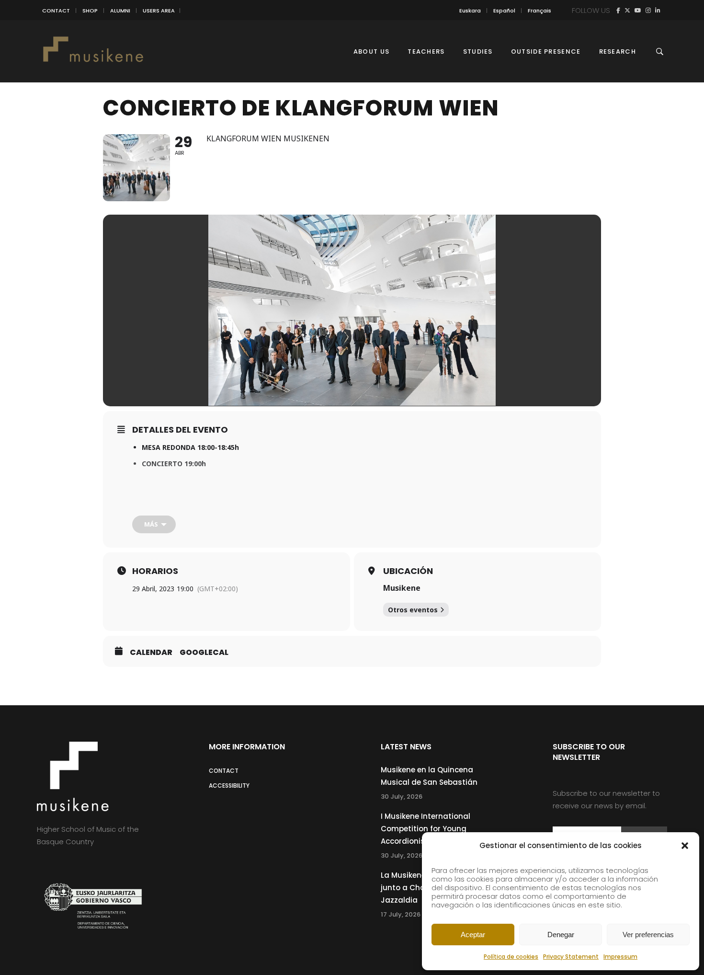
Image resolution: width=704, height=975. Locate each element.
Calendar (151, 652)
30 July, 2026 (401, 796)
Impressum (620, 956)
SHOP (90, 10)
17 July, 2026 (400, 914)
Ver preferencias (648, 934)
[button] (685, 845)
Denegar (560, 934)
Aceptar (473, 934)
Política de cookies (511, 956)
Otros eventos (413, 609)
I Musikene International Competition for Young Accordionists (425, 828)
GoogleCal (204, 652)
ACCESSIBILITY (229, 785)
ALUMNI (120, 10)
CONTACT (56, 10)
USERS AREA (159, 10)
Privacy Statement (571, 956)
